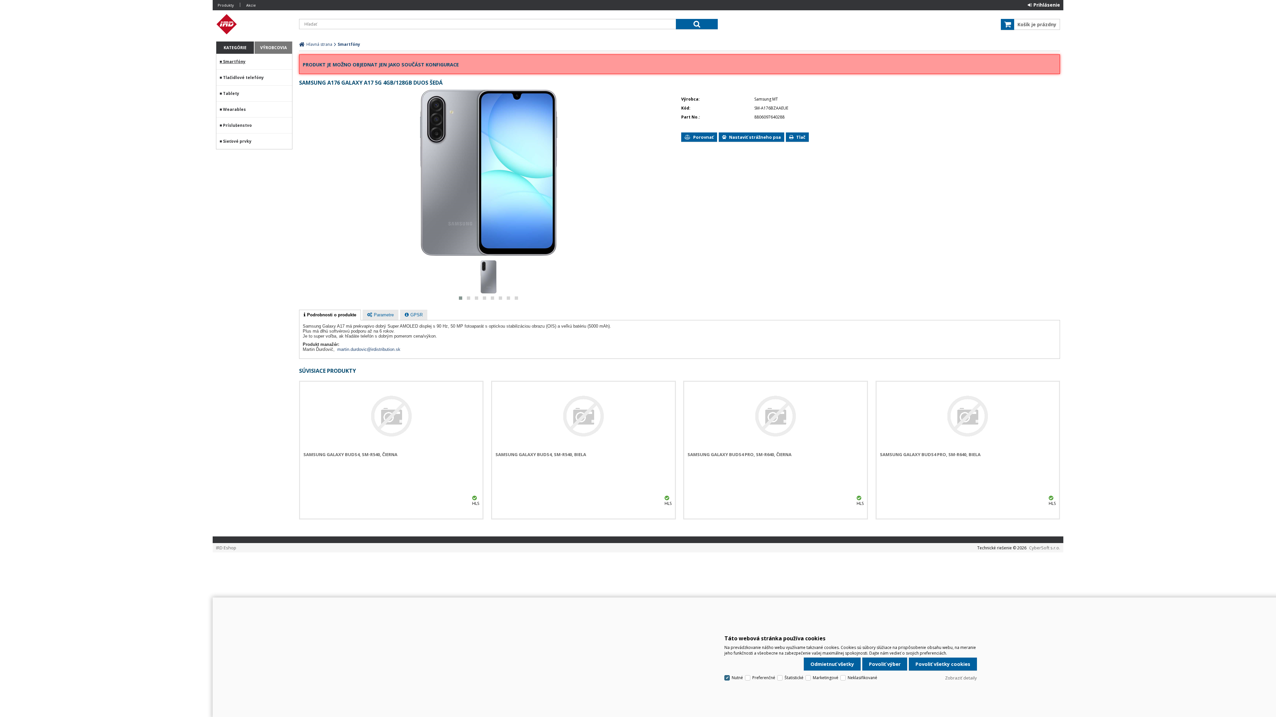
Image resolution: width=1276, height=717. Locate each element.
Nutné (737, 677)
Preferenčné (763, 677)
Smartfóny (234, 61)
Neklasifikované (862, 677)
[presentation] (330, 315)
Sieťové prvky (237, 141)
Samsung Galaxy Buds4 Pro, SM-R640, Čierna (740, 454)
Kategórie (235, 47)
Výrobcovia (273, 47)
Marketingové (825, 677)
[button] (461, 298)
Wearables (234, 109)
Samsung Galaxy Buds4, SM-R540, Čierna (350, 454)
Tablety (231, 93)
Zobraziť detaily (961, 678)
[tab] (330, 315)
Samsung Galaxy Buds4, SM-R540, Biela (540, 454)
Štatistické (794, 677)
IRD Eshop (254, 24)
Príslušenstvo (237, 125)
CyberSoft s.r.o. (1044, 548)
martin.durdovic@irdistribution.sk (368, 349)
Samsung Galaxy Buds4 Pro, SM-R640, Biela (930, 454)
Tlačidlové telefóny (243, 77)
